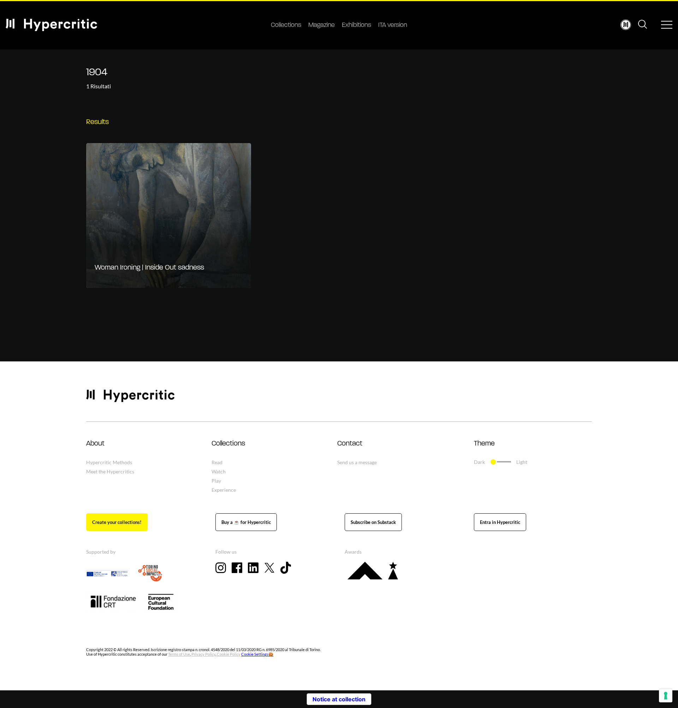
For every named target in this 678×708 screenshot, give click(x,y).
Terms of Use (179, 654)
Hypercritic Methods (109, 462)
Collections (286, 25)
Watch (219, 471)
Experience (224, 490)
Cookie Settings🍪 (257, 654)
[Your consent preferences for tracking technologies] (665, 695)
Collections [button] (228, 443)
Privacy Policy (203, 654)
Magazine (321, 25)
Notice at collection (339, 699)
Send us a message (357, 462)
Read (217, 462)
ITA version (392, 25)
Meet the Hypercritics (110, 471)
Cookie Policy (228, 654)
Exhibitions (356, 25)
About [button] (95, 443)
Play (216, 481)
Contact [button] (349, 443)
